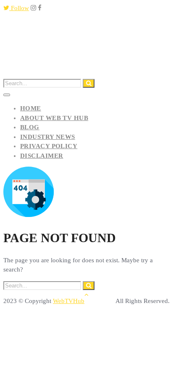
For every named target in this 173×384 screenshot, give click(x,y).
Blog (29, 127)
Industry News (47, 136)
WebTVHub (68, 301)
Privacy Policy (48, 146)
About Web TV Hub (54, 118)
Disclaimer (41, 155)
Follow (19, 8)
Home (30, 108)
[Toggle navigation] (6, 95)
